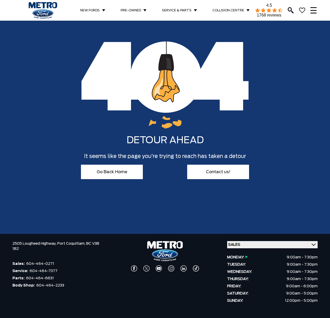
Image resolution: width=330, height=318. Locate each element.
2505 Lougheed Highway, (34, 243)
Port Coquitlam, (71, 243)
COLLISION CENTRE (228, 10)
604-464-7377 (43, 271)
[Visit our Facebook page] (134, 268)
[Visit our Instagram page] (171, 268)
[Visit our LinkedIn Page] (183, 268)
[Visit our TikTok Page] (196, 268)
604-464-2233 (50, 285)
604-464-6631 (40, 278)
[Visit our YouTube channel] (159, 268)
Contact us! (218, 172)
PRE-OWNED (131, 10)
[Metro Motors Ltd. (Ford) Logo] (42, 10)
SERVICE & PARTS (177, 10)
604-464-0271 (40, 264)
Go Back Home (112, 172)
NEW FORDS (90, 10)
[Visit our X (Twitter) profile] (146, 268)
